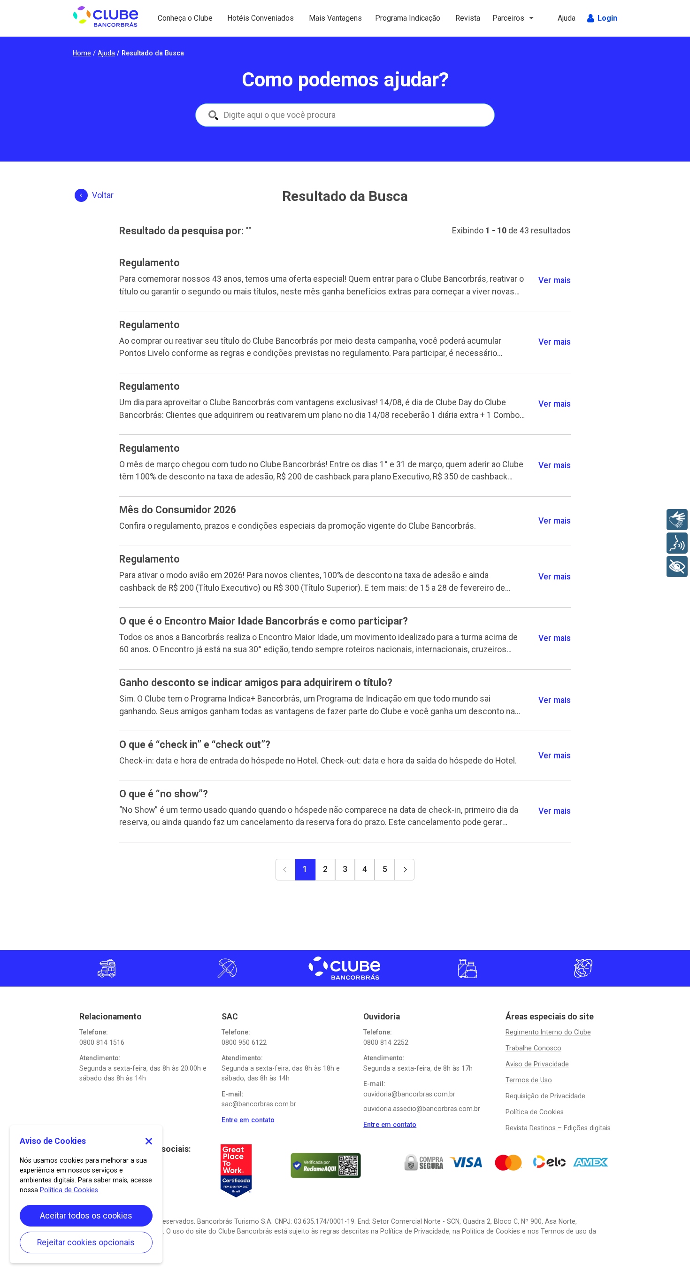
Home (82, 53)
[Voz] (677, 543)
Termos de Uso (529, 1080)
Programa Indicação (392, 18)
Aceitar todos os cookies (86, 1215)
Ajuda (567, 18)
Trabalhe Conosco (533, 1048)
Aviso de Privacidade (537, 1064)
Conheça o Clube (177, 18)
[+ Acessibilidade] (677, 566)
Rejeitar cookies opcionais (86, 1242)
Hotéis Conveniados (250, 18)
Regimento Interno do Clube (548, 1032)
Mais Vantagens (328, 18)
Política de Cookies (535, 1112)
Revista (468, 18)
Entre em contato (248, 1120)
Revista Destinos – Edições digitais (558, 1128)
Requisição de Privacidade (545, 1096)
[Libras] (677, 519)
